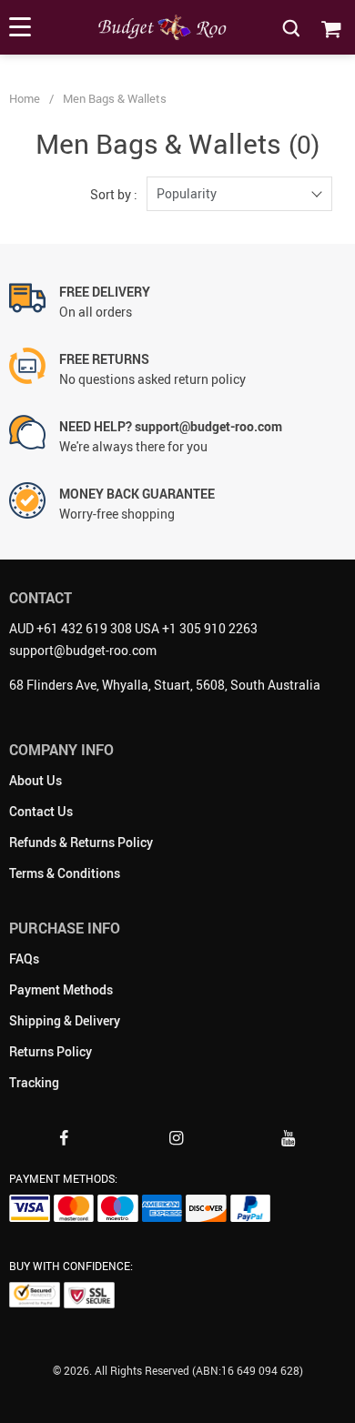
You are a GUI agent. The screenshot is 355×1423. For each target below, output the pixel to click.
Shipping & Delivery (64, 1020)
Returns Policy (50, 1051)
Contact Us (41, 811)
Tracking (34, 1082)
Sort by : (113, 194)
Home (24, 98)
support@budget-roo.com (83, 650)
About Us (35, 780)
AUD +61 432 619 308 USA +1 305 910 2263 (133, 628)
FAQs (24, 958)
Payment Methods (61, 989)
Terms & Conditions (64, 873)
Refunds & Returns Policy (81, 842)
